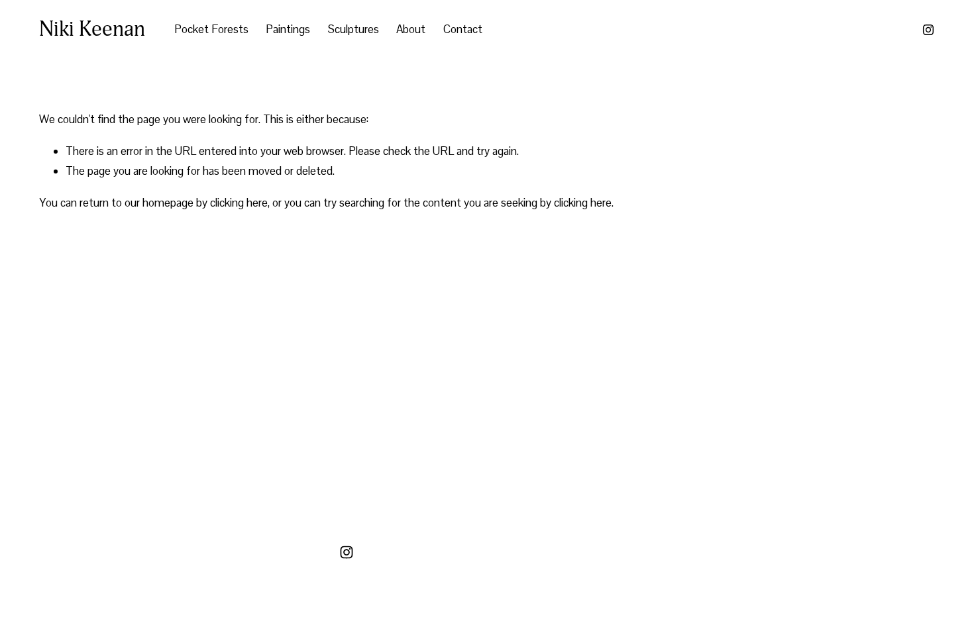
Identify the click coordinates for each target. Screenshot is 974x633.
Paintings (288, 29)
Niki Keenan (92, 29)
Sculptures (353, 29)
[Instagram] (928, 29)
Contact (462, 29)
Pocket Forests (211, 29)
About (410, 29)
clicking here (239, 202)
